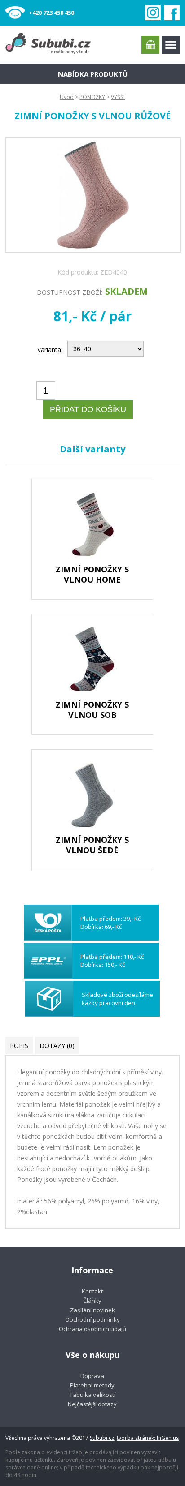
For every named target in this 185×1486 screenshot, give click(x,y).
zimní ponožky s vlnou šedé (92, 844)
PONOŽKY (92, 97)
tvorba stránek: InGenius (148, 1438)
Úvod (67, 97)
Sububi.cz (102, 1438)
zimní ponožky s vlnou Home (92, 574)
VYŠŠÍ (118, 97)
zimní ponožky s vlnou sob (92, 709)
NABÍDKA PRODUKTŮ (93, 73)
